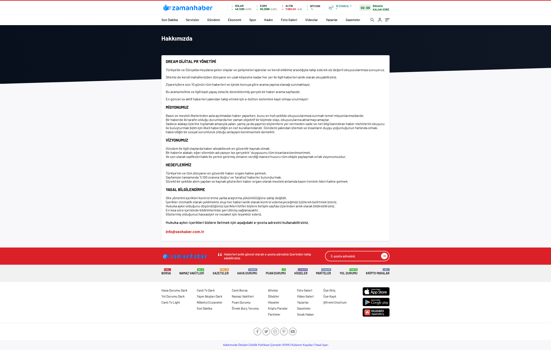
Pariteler (323, 271)
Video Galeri (305, 296)
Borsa (166, 271)
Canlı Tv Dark (206, 290)
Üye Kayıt (329, 296)
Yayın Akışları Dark (209, 296)
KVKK (286, 345)
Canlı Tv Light (170, 302)
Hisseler (301, 271)
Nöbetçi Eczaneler (210, 302)
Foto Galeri (289, 20)
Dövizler (273, 296)
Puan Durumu (276, 271)
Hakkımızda (230, 345)
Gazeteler (353, 20)
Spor (252, 20)
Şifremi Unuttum (335, 302)
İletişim (243, 345)
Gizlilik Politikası (259, 345)
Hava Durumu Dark (174, 290)
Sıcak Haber (305, 314)
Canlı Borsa (240, 290)
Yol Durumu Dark (173, 296)
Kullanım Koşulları (302, 345)
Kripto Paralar (378, 271)
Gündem (213, 20)
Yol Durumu (349, 271)
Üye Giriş (329, 290)
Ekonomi (234, 20)
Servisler (192, 20)
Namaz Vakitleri (191, 271)
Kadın (268, 20)
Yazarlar (332, 20)
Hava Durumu (247, 271)
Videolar (311, 20)
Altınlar (273, 290)
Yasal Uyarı (321, 345)
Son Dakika (169, 20)
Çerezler (276, 345)
